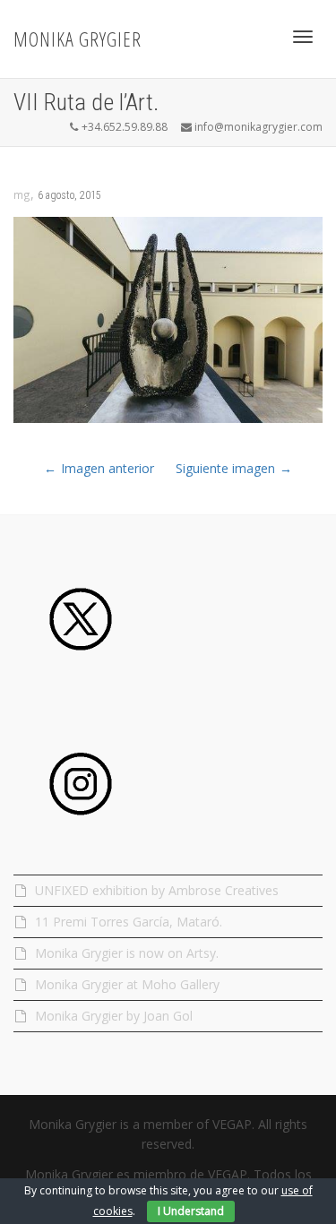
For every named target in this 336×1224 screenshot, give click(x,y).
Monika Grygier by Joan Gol (114, 1015)
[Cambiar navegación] (303, 37)
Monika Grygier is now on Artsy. (127, 952)
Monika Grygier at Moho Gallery (127, 984)
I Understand (191, 1211)
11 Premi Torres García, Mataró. (128, 921)
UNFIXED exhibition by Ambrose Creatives (158, 890)
